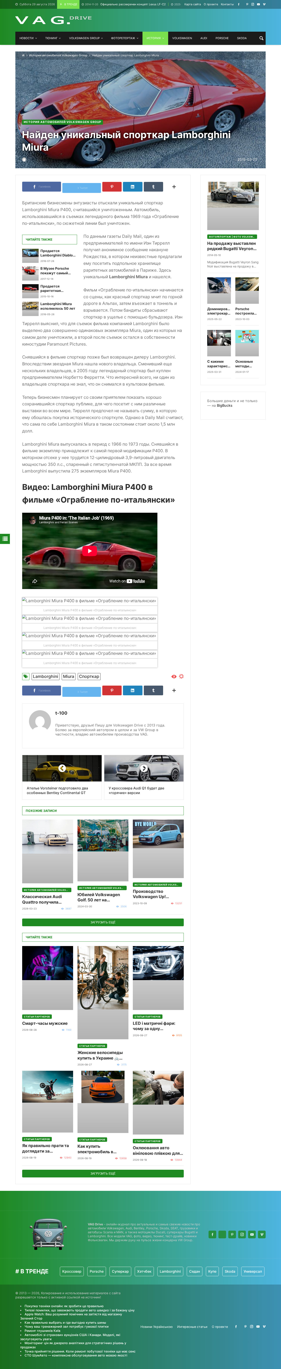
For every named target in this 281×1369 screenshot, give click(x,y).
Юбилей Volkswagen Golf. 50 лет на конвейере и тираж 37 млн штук (100, 897)
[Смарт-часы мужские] (47, 978)
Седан (164, 1271)
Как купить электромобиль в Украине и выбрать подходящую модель (99, 1149)
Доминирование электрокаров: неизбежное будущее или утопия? (219, 311)
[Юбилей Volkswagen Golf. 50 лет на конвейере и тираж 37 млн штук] (102, 850)
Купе (182, 1271)
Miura (68, 676)
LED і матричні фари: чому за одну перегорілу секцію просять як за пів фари (156, 1026)
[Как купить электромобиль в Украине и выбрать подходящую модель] (102, 1102)
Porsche (67, 1271)
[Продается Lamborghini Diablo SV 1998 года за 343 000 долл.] (30, 256)
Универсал (223, 1271)
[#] (238, 4)
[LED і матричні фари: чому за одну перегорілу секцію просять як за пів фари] (158, 978)
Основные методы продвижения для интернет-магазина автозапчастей (247, 363)
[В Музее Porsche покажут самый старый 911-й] (30, 273)
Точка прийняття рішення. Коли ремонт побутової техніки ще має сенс (80, 1351)
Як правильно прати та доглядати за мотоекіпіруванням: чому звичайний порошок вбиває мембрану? (45, 1148)
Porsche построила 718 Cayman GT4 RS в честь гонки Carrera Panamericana (247, 311)
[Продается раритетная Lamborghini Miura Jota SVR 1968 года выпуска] (30, 291)
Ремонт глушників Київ (42, 1330)
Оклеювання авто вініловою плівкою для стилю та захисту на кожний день (156, 1150)
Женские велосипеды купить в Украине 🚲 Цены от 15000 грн (100, 1055)
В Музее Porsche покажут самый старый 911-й (54, 270)
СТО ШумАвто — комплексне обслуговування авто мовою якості (76, 1355)
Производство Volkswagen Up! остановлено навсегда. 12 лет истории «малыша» (157, 894)
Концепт (248, 1271)
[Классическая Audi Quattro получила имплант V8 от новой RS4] (47, 852)
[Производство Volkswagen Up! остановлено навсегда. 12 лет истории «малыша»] (158, 849)
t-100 (61, 713)
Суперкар (90, 1271)
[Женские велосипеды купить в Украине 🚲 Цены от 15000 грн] (102, 992)
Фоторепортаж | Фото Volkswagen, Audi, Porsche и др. (233, 236)
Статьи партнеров (37, 1016)
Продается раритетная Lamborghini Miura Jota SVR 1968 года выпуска (57, 288)
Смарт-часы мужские (45, 1023)
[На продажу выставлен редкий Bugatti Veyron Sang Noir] (233, 206)
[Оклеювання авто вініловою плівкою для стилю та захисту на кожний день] (158, 1103)
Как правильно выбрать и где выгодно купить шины (65, 1322)
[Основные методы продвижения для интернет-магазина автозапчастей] (247, 343)
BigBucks (224, 405)
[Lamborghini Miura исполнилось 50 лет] (30, 309)
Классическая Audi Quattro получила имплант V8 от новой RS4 (43, 899)
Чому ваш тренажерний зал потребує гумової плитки (67, 1326)
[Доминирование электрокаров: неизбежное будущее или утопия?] (219, 290)
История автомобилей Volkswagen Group (58, 55)
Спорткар (89, 676)
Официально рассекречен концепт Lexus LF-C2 (125, 4)
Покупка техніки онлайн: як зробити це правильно (64, 1306)
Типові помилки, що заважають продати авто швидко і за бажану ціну (80, 1310)
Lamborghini (45, 676)
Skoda (200, 1271)
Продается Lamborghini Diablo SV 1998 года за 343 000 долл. (58, 253)
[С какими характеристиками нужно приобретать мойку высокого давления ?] (219, 343)
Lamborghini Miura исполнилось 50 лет (57, 306)
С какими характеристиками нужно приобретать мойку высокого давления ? (219, 363)
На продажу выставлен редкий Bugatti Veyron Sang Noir (231, 246)
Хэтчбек (114, 1271)
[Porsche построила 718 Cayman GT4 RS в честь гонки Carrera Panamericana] (247, 290)
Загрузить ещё (102, 922)
